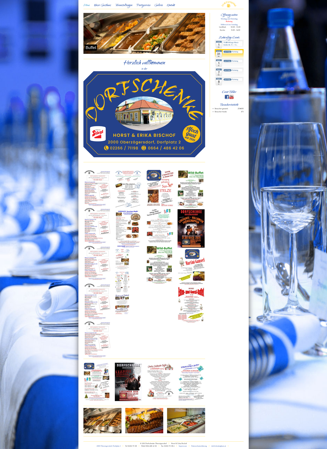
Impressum (183, 446)
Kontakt (171, 5)
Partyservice (143, 5)
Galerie (158, 5)
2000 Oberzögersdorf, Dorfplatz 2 (109, 446)
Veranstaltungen (123, 5)
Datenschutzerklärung (199, 446)
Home (86, 5)
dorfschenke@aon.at (218, 446)
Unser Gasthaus (102, 5)
